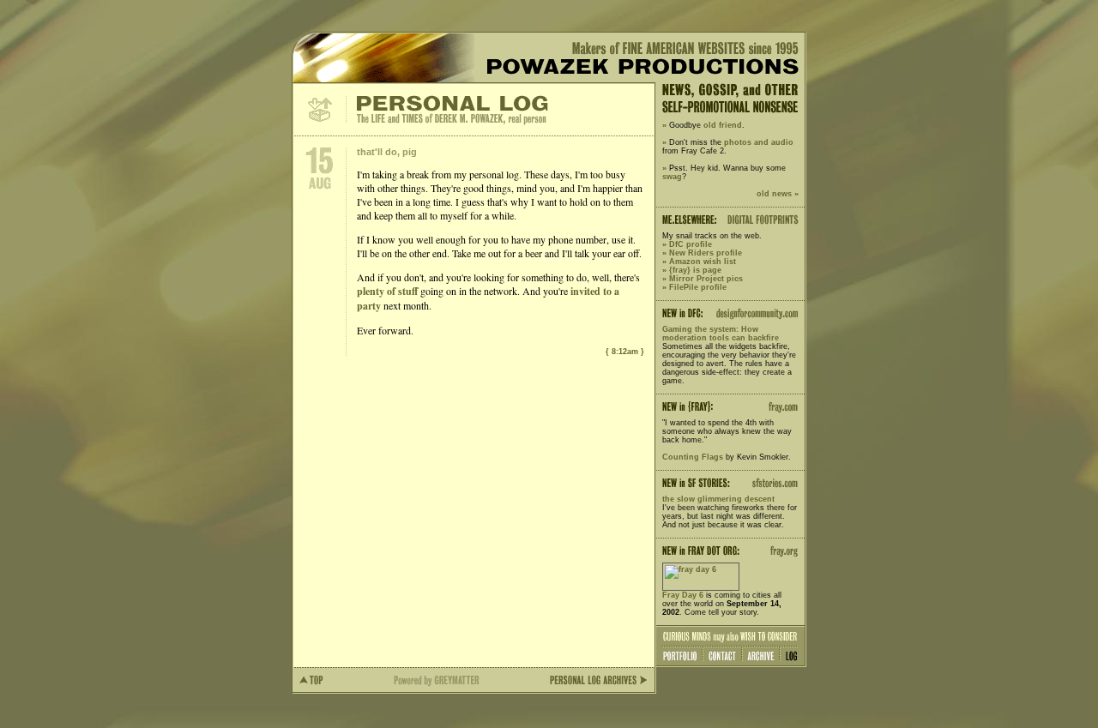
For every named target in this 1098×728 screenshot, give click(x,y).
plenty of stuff (387, 291)
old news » (778, 194)
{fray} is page (695, 270)
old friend (722, 125)
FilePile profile (698, 287)
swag (672, 176)
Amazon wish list (702, 261)
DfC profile (690, 244)
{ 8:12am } (625, 351)
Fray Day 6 (682, 595)
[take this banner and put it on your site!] (700, 587)
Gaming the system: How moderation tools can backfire (720, 333)
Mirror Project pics (706, 278)
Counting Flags (692, 457)
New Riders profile (705, 253)
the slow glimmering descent (718, 499)
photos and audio (758, 142)
